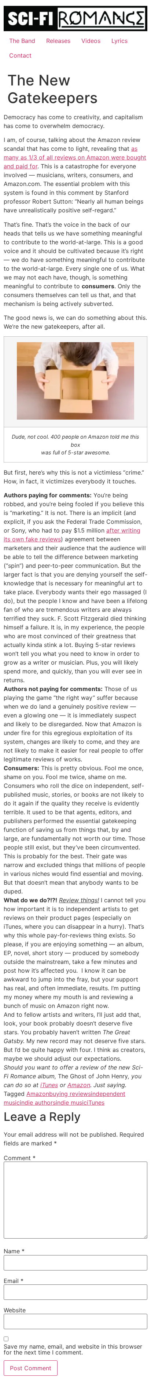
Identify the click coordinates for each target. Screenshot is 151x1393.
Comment (20, 1158)
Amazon (78, 1085)
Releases (58, 40)
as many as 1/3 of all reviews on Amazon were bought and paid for (75, 157)
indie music (71, 1102)
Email (13, 1281)
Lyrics (119, 40)
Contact (20, 55)
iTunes (49, 1085)
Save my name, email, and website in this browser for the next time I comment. (73, 1349)
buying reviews (70, 1093)
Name (14, 1251)
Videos (90, 40)
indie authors (38, 1102)
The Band (22, 40)
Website (15, 1310)
